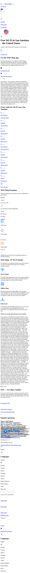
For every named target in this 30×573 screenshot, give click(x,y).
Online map (3, 437)
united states (4, 24)
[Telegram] (5, 436)
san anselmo (4, 27)
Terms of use (4, 445)
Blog (7, 437)
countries (3, 22)
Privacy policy (10, 445)
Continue (3, 219)
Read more (17, 437)
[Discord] (3, 436)
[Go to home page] (6, 2)
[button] (15, 448)
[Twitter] (1, 436)
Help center (11, 437)
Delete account (17, 445)
